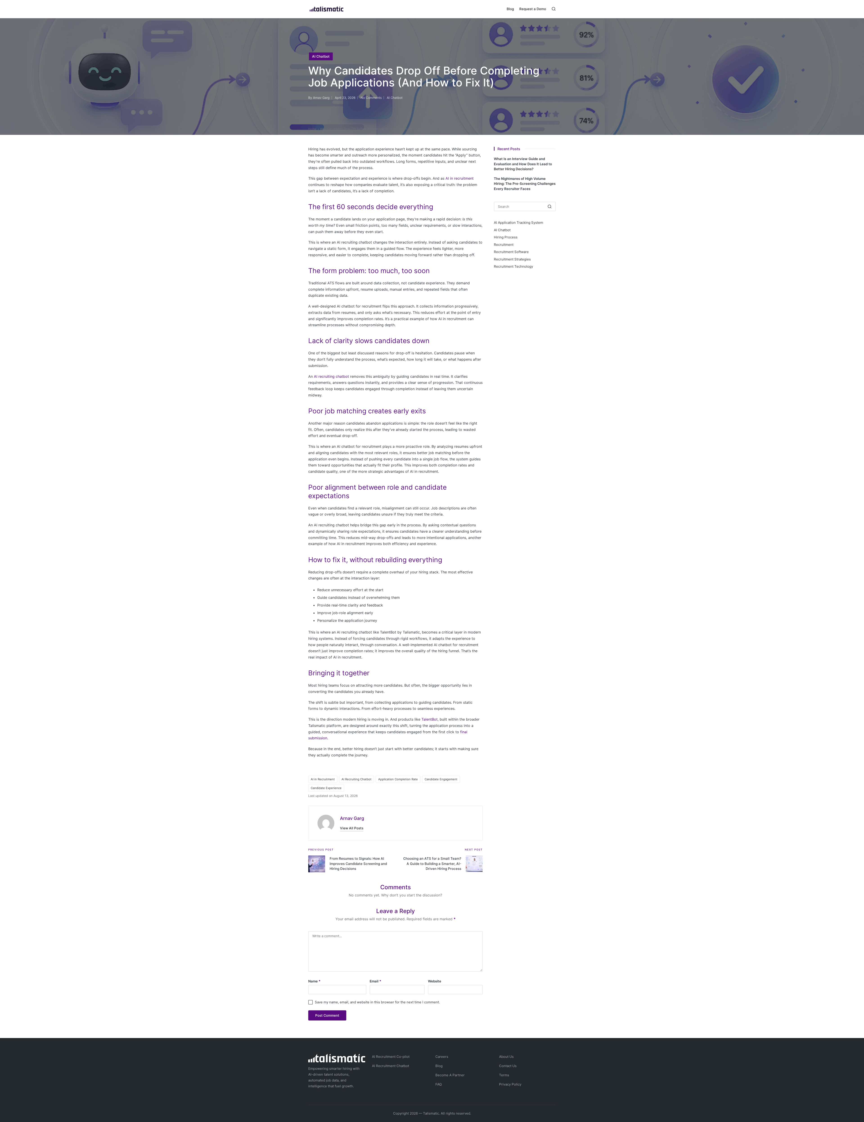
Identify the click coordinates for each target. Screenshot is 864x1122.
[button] (351, 828)
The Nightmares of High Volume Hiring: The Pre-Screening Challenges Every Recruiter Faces (525, 183)
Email (375, 981)
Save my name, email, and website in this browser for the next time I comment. (377, 1002)
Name (314, 981)
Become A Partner (450, 1075)
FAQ (438, 1084)
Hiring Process (506, 237)
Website (434, 981)
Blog (439, 1066)
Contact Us (508, 1066)
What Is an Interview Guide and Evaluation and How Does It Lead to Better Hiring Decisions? (523, 164)
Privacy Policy (510, 1084)
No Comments (371, 98)
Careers (441, 1056)
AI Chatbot (321, 56)
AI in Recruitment (323, 779)
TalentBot (429, 719)
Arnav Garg (352, 818)
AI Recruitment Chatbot (390, 1066)
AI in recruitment (460, 178)
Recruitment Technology (513, 266)
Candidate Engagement (441, 779)
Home (312, 129)
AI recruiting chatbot (331, 376)
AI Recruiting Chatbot (356, 779)
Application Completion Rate (398, 779)
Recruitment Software (511, 252)
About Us (506, 1056)
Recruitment (503, 244)
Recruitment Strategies (512, 259)
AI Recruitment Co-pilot (391, 1056)
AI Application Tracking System (518, 222)
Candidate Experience (326, 788)
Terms (504, 1075)
